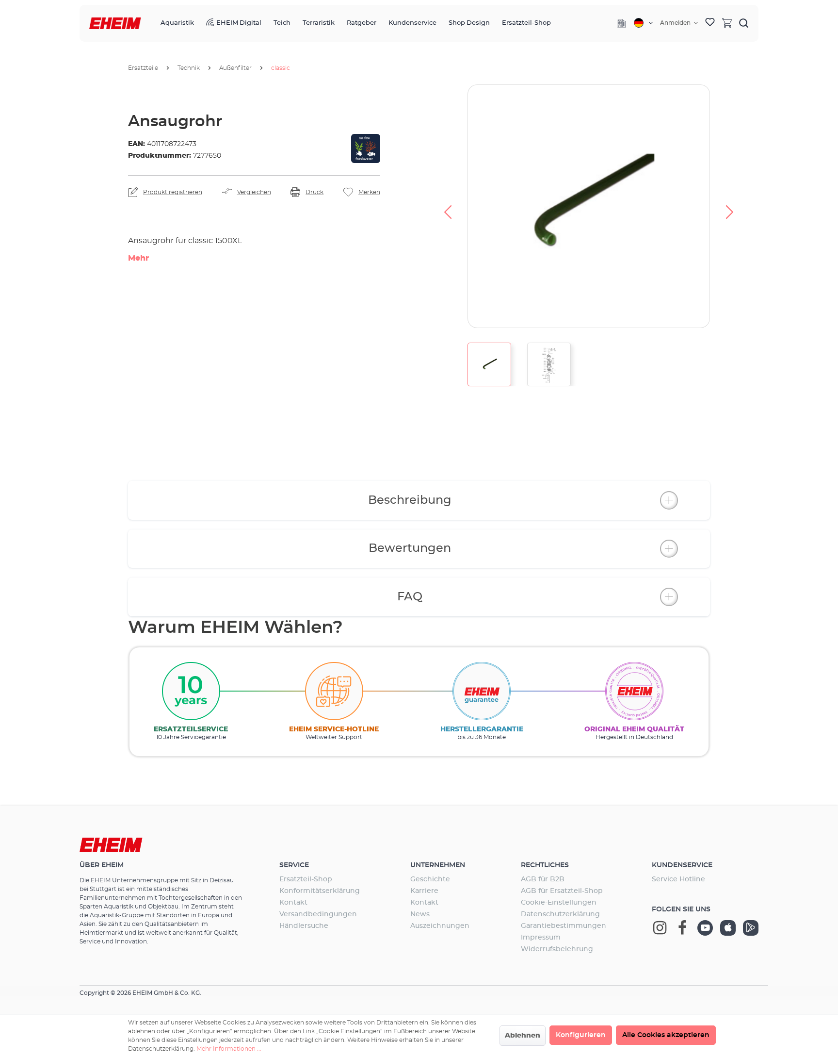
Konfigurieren (581, 1035)
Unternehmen (437, 865)
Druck (314, 192)
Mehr (138, 258)
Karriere (424, 891)
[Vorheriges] (447, 206)
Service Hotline (678, 879)
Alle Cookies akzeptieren (665, 1035)
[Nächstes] (730, 206)
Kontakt (293, 902)
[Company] (622, 23)
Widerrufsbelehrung (557, 949)
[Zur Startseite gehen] (115, 23)
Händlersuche (303, 926)
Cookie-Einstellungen (558, 902)
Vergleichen (254, 192)
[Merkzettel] (710, 23)
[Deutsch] (643, 23)
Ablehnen (522, 1035)
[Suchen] (744, 22)
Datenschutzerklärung (560, 914)
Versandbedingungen (318, 914)
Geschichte (430, 879)
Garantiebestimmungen (563, 926)
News (420, 914)
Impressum (541, 937)
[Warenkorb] (727, 22)
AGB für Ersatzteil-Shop (562, 891)
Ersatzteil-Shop (305, 879)
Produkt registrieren (172, 192)
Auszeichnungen (439, 926)
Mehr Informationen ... (228, 1049)
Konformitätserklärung (319, 891)
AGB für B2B (542, 879)
